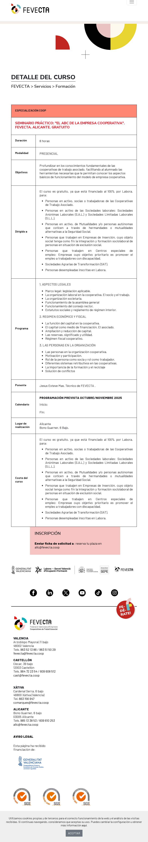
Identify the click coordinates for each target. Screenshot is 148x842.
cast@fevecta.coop (26, 675)
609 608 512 (48, 671)
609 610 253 (47, 720)
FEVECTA (20, 86)
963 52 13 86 (28, 649)
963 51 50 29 (47, 649)
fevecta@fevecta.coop (28, 653)
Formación (65, 86)
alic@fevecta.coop (25, 724)
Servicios (42, 86)
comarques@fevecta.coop (31, 702)
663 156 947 (26, 699)
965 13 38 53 (28, 720)
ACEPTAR (74, 833)
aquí (84, 825)
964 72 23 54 (28, 671)
